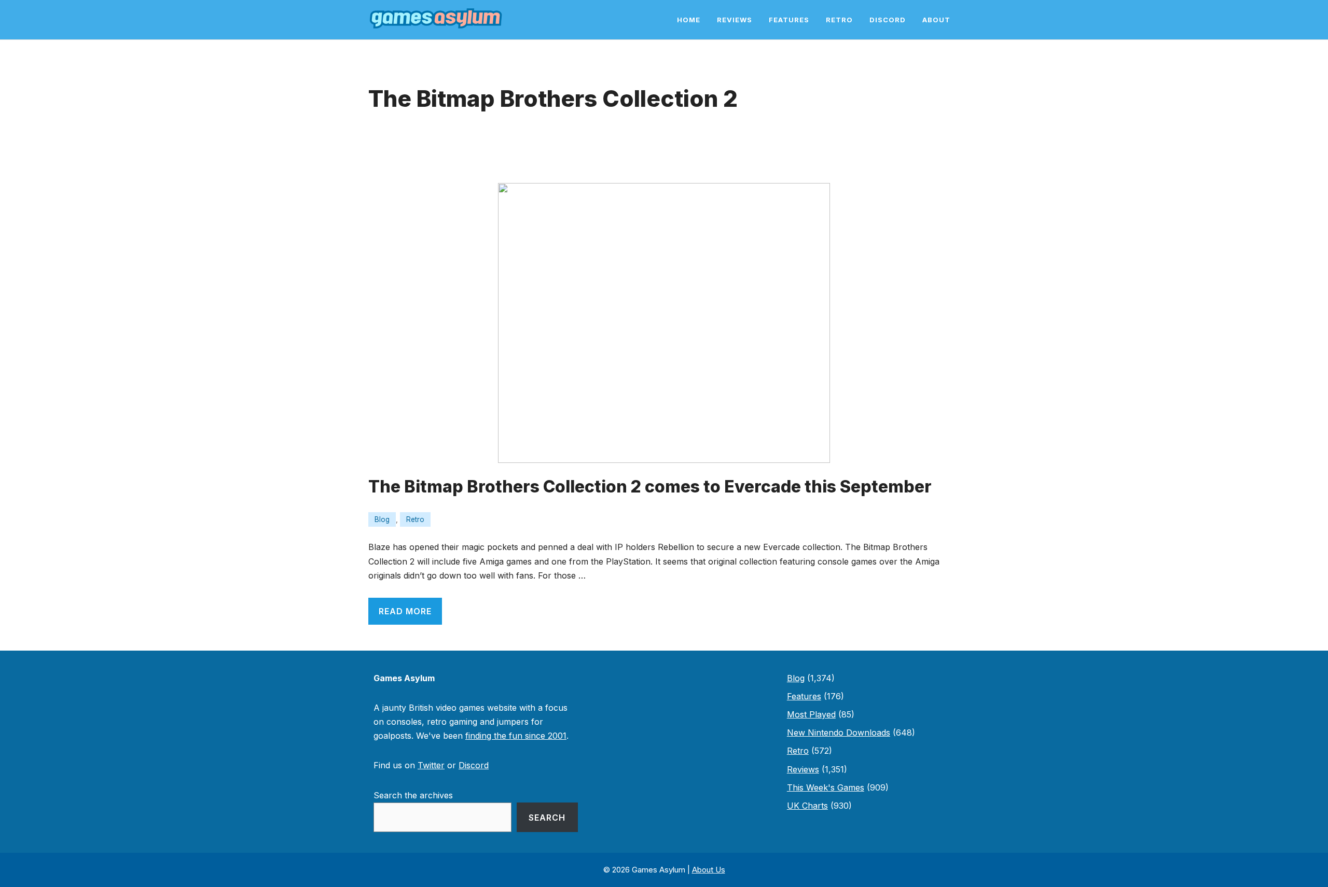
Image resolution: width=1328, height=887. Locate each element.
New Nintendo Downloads (838, 732)
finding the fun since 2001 (515, 735)
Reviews (734, 20)
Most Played (811, 714)
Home (688, 20)
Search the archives (413, 795)
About (936, 20)
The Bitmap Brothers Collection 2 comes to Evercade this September (650, 486)
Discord (887, 20)
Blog (382, 519)
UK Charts (807, 805)
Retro (839, 20)
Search (547, 817)
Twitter (431, 765)
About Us (708, 870)
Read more (405, 611)
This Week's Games (825, 787)
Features (789, 20)
